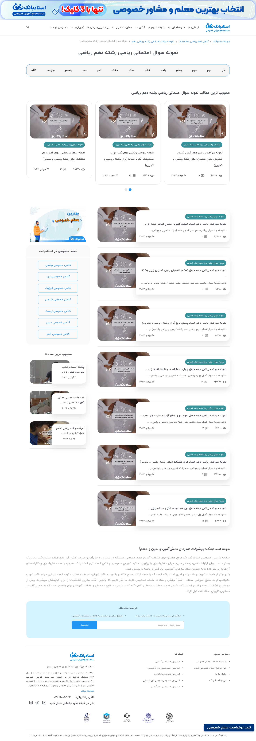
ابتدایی (195, 27)
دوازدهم (50, 70)
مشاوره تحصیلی (124, 27)
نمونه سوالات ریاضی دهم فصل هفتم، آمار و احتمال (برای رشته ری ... (185, 224)
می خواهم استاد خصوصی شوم (210, 668)
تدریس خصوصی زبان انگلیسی (164, 668)
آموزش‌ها (79, 27)
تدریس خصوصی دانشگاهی (165, 686)
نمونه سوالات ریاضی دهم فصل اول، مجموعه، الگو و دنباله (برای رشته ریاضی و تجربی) (129, 159)
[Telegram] (38, 703)
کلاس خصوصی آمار (58, 334)
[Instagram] (31, 703)
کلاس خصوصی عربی (58, 323)
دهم (85, 70)
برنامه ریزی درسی (99, 27)
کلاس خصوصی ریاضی (58, 265)
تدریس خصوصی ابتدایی (167, 674)
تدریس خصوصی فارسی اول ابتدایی (161, 680)
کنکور (142, 27)
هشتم (114, 70)
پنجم (163, 70)
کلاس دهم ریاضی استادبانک (193, 41)
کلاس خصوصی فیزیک (58, 288)
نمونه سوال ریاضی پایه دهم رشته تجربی (201, 144)
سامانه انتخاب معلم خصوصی (211, 661)
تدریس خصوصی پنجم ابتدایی (59, 685)
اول (223, 70)
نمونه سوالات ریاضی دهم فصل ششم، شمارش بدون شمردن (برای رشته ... (183, 273)
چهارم (179, 70)
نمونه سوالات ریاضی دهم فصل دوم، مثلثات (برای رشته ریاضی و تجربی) (63, 156)
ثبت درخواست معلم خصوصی (229, 727)
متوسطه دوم (158, 27)
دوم (209, 70)
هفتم (131, 70)
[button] (130, 189)
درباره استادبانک (217, 680)
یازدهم (68, 70)
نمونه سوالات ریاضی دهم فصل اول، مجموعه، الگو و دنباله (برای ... (187, 508)
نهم (99, 70)
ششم (147, 70)
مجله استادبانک (221, 41)
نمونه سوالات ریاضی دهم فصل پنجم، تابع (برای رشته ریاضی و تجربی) (184, 323)
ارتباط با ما (220, 674)
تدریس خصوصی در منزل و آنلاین (62, 672)
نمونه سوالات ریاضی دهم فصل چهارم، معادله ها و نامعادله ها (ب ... (185, 369)
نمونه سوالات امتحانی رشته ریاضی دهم (153, 41)
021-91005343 (62, 697)
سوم (194, 70)
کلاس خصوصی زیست (58, 311)
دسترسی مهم (60, 27)
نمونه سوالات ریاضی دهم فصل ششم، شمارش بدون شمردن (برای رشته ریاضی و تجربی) (197, 159)
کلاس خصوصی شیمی (58, 300)
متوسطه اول (178, 27)
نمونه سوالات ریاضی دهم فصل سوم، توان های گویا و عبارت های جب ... (183, 416)
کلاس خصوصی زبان (58, 277)
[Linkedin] (44, 703)
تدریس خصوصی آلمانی (167, 661)
